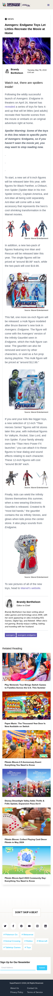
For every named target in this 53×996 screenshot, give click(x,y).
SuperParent (15, 983)
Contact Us (32, 988)
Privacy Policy (16, 992)
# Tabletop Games (12, 947)
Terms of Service (35, 992)
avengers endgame (27, 635)
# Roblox (28, 941)
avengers (10, 635)
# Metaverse (27, 934)
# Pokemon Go (11, 934)
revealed (10, 106)
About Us (14, 988)
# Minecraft (42, 941)
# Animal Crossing (12, 941)
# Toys (28, 947)
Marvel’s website (30, 588)
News (11, 19)
